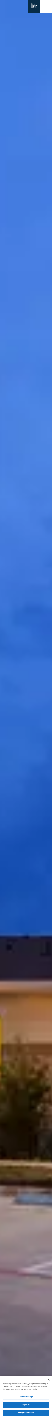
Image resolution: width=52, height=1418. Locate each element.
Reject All (26, 1405)
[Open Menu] (46, 6)
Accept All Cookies (26, 1413)
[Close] (49, 1380)
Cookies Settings (26, 1397)
